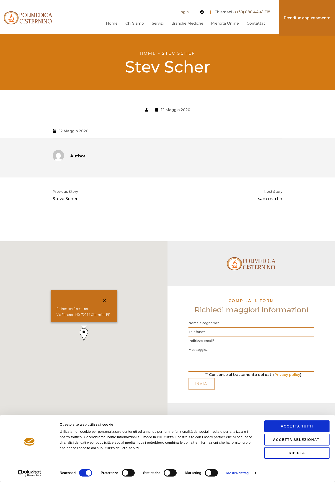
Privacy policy (287, 375)
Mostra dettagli (238, 473)
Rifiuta (297, 453)
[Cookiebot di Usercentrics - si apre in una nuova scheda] (29, 473)
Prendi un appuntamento (307, 18)
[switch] (128, 473)
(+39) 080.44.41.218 (252, 12)
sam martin (270, 198)
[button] (84, 334)
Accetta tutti (297, 426)
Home (148, 53)
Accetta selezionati (297, 440)
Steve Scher (65, 198)
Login (183, 12)
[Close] (104, 300)
